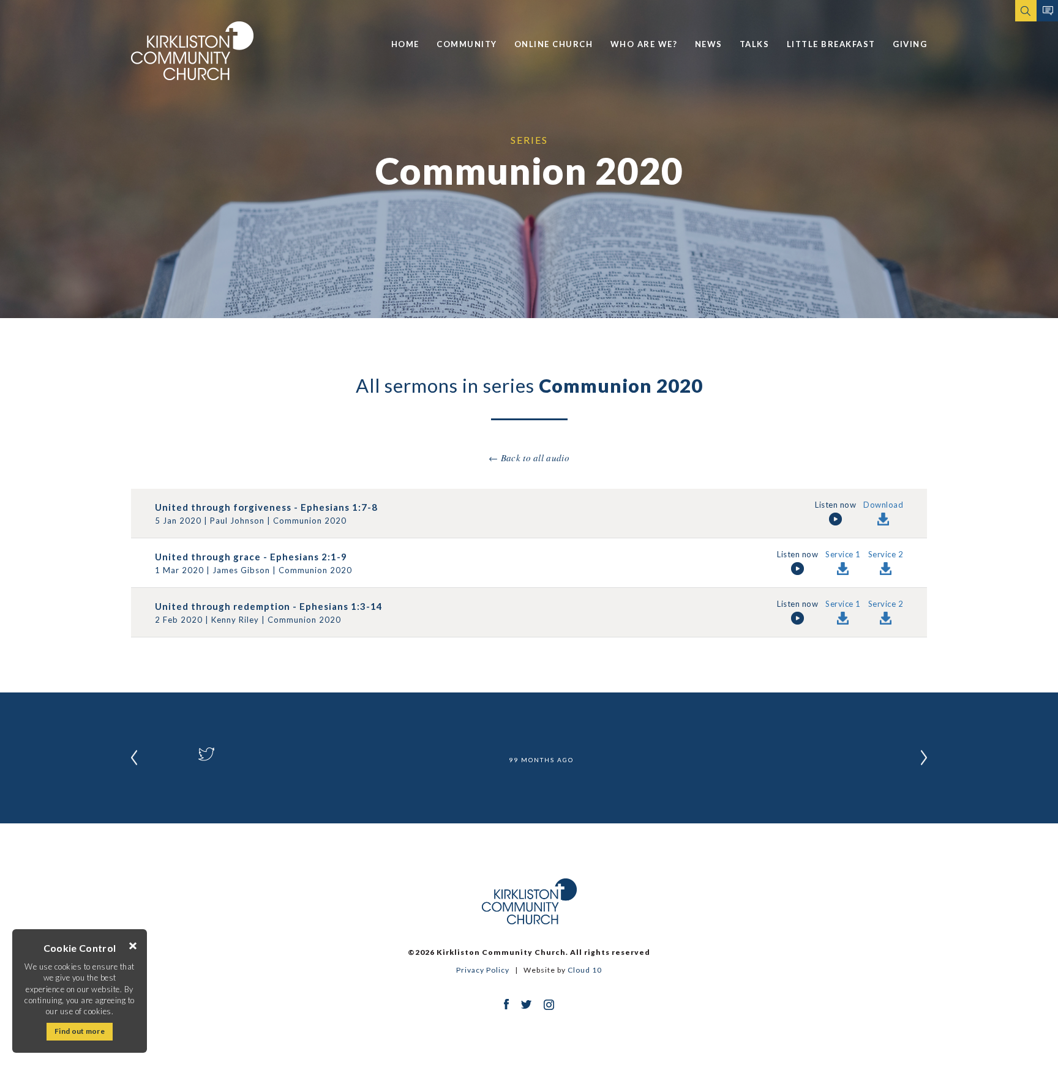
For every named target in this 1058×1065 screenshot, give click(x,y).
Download (883, 505)
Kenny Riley (235, 620)
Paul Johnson (237, 520)
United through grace (208, 556)
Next (924, 758)
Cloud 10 (585, 969)
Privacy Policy (482, 969)
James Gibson (241, 570)
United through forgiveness (223, 507)
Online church (553, 44)
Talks (755, 44)
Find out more (79, 1031)
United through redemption (222, 606)
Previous (134, 758)
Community (467, 44)
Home (405, 44)
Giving (910, 44)
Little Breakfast (831, 44)
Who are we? (644, 44)
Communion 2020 (310, 520)
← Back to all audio (529, 457)
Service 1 (843, 555)
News (708, 44)
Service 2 (886, 555)
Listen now (835, 505)
